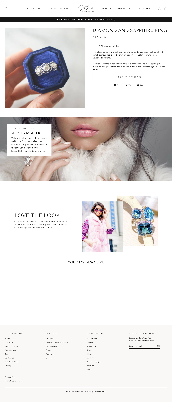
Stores (121, 8)
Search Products (11, 362)
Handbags (91, 346)
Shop (52, 8)
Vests (89, 369)
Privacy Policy (10, 377)
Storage (49, 358)
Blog (132, 8)
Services (107, 8)
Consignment (51, 346)
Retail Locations (11, 346)
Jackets (90, 342)
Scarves (90, 366)
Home (30, 8)
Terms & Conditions (12, 381)
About (42, 8)
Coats (89, 354)
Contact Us (9, 358)
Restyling (49, 354)
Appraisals (50, 338)
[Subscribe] (158, 346)
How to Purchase (130, 77)
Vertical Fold (100, 391)
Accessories (92, 338)
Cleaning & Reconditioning (57, 342)
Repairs (49, 350)
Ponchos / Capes (94, 362)
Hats (89, 350)
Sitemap (8, 366)
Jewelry (90, 358)
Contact (144, 8)
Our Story (9, 342)
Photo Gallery (10, 350)
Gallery (65, 8)
